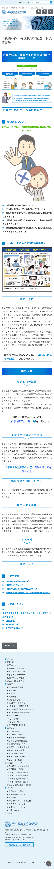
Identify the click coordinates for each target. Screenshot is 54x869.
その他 (10, 788)
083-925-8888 (12, 835)
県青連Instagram (18, 675)
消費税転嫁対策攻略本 (16, 581)
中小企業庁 (11, 624)
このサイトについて (23, 2)
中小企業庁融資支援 (19, 741)
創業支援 (12, 690)
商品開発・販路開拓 (17, 703)
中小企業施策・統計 (15, 750)
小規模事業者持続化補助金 (20, 712)
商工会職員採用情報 (15, 681)
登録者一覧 (14, 722)
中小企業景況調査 (16, 753)
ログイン (11, 813)
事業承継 (12, 697)
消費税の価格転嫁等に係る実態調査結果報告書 (27, 593)
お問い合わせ (14, 810)
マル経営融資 (14, 731)
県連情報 (11, 662)
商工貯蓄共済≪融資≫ (19, 782)
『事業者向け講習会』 (17, 467)
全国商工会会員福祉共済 (19, 766)
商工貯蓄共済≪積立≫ (19, 779)
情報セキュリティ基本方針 (20, 801)
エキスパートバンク (17, 716)
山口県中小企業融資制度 (19, 747)
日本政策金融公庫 (18, 738)
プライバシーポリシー (18, 807)
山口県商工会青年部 (15, 668)
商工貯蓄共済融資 (16, 735)
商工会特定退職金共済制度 (20, 785)
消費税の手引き (13, 585)
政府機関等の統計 (18, 757)
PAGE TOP (48, 864)
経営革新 (12, 694)
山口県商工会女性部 (15, 678)
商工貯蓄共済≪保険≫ (19, 772)
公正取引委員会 (13, 628)
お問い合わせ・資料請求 (20, 845)
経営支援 (11, 684)
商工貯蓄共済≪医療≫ (19, 776)
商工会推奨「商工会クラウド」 (22, 709)
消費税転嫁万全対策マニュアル (20, 589)
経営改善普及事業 (16, 687)
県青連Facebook (18, 671)
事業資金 (11, 728)
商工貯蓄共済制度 (16, 769)
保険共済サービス (14, 763)
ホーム (10, 659)
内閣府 (9, 621)
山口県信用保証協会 (17, 744)
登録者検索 (14, 719)
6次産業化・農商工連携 (19, 706)
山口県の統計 (16, 760)
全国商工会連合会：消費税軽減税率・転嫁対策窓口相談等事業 (27, 615)
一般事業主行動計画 (17, 794)
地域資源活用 (14, 700)
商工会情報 (12, 665)
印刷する (10, 646)
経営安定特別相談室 (17, 725)
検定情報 (12, 798)
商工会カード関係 (16, 791)
